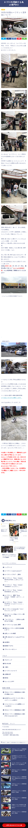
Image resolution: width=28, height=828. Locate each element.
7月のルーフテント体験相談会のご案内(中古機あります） (15, 693)
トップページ (8, 567)
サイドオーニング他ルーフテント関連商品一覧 (14, 615)
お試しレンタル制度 (10, 633)
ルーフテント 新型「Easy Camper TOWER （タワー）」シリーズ (14, 597)
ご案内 (3, 9)
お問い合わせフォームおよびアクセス (14, 637)
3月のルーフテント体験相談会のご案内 (15, 710)
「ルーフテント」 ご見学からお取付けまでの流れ (14, 620)
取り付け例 (8, 663)
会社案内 (7, 642)
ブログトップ (8, 660)
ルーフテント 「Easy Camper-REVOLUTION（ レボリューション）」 (14, 579)
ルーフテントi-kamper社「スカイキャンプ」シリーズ (14, 609)
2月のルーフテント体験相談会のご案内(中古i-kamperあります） (15, 715)
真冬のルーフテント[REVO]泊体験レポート (14, 629)
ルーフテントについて (11, 670)
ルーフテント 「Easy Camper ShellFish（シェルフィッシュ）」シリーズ (14, 603)
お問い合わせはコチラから (13, 825)
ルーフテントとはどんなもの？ (13, 571)
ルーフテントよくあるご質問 (13, 624)
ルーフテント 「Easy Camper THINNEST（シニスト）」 (14, 585)
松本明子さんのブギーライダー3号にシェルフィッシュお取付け (15, 699)
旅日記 (6, 677)
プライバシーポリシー (11, 649)
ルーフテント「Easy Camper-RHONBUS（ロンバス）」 (14, 590)
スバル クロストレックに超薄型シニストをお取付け (15, 705)
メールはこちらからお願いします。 (11, 397)
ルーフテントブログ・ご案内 (13, 574)
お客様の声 (8, 674)
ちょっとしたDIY (9, 681)
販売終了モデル (9, 645)
